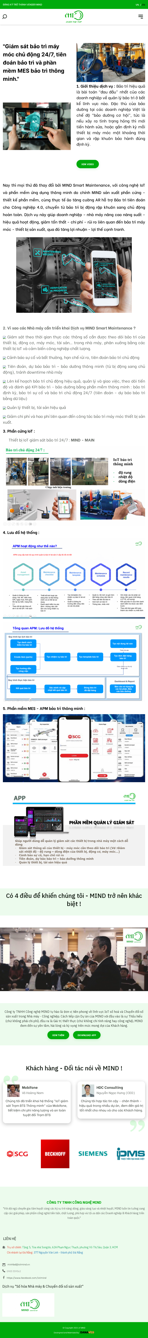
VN (137, 4)
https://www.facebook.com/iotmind (26, 1277)
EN (143, 4)
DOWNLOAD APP (87, 1035)
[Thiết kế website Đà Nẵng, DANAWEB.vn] (86, 1332)
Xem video (87, 164)
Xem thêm (58, 1035)
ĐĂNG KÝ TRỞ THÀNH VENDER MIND (22, 4)
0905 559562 (14, 1271)
